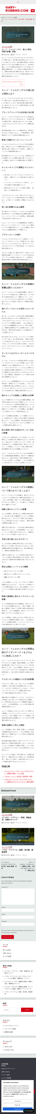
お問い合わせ (7, 953)
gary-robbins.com (17, 9)
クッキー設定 (5, 1075)
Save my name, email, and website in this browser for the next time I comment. (18, 931)
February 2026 (9, 1050)
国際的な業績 (9, 1032)
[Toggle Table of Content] (20, 84)
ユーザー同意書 (6, 1078)
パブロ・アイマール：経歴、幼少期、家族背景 (17, 851)
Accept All (17, 1109)
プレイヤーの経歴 (7, 46)
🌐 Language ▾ (29, 1111)
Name (3, 907)
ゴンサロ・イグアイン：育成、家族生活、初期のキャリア (16, 818)
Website (4, 921)
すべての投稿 (7, 956)
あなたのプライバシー (8, 1068)
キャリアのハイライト (12, 1025)
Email (3, 914)
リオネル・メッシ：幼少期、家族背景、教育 (18, 776)
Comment (4, 887)
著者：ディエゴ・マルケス (19, 54)
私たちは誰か (7, 950)
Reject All (17, 1105)
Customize (17, 1101)
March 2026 (8, 1047)
